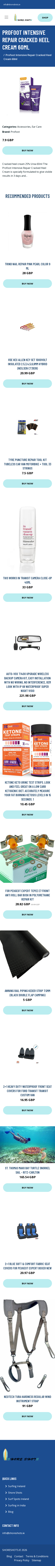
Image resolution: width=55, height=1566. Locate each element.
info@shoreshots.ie (12, 4)
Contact (18, 1556)
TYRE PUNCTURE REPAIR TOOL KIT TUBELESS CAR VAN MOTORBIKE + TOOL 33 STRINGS (27, 464)
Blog (10, 1511)
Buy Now (27, 150)
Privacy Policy (21, 1560)
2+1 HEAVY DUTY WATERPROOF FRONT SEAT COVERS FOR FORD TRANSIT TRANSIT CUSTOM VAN (27, 1091)
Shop (45, 17)
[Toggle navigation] (6, 17)
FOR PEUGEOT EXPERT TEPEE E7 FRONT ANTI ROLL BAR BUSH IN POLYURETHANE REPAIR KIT (27, 895)
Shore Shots (15, 1492)
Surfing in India (17, 1505)
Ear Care (37, 126)
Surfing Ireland (16, 1486)
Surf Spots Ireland (18, 1499)
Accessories (24, 126)
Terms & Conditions (37, 1556)
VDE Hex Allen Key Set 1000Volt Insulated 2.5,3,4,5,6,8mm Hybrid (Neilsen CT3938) (27, 364)
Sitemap (36, 1560)
